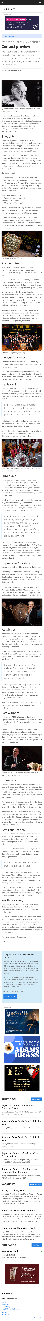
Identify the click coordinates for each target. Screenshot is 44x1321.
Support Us (5, 1314)
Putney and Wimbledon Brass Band (18, 1210)
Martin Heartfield (10, 1251)
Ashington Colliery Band (13, 1190)
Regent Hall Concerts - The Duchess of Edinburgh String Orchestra (19, 1170)
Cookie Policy (6, 1307)
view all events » (36, 1099)
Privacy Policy (6, 1304)
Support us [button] (9, 997)
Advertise (5, 1312)
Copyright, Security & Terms (10, 1309)
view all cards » (37, 1245)
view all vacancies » (35, 1184)
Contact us (5, 1302)
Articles (11, 36)
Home (5, 36)
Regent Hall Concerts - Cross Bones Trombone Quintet (18, 1107)
